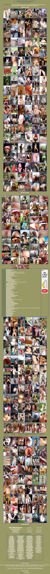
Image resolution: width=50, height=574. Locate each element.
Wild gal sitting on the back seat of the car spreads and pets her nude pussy (14, 299)
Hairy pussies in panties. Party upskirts (10, 280)
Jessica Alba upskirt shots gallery (10, 309)
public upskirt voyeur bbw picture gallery (10, 304)
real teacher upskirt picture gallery (10, 285)
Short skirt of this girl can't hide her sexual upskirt (11, 284)
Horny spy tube (29, 532)
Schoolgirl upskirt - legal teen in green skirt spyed (11, 283)
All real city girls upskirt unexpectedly (10, 287)
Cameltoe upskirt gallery (9, 277)
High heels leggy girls (15, 527)
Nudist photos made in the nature (9, 274)
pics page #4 (26, 4)
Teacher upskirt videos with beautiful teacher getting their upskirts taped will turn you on (16, 273)
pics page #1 (13, 4)
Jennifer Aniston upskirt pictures (9, 288)
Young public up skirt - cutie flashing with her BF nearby (12, 303)
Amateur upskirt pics (8, 276)
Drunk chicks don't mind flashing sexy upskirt (11, 281)
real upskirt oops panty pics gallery (10, 302)
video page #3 (43, 4)
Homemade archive (39, 527)
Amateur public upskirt (39, 532)
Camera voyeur (39, 531)
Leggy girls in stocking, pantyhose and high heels (34, 568)
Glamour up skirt (15, 531)
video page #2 (39, 4)
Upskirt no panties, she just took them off (10, 305)
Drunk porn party (38, 530)
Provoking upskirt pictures (9, 289)
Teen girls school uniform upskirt (9, 315)
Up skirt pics (29, 530)
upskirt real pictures (8, 290)
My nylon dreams (29, 531)
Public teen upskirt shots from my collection (11, 271)
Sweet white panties (15, 532)
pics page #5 (30, 4)
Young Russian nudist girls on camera (10, 293)
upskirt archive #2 (29, 5)
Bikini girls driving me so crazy (9, 300)
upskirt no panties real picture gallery (10, 296)
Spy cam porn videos (15, 529)
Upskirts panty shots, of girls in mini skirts (10, 275)
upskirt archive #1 (23, 5)
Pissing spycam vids (15, 530)
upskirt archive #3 (35, 5)
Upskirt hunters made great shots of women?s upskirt (12, 295)
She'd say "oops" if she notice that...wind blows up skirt (12, 292)
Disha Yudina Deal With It (9, 298)
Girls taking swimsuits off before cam (10, 294)
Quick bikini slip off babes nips (9, 314)
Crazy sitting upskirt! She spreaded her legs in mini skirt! (12, 308)
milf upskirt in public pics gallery (9, 270)
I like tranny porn (10, 568)
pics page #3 (21, 4)
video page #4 (14, 5)
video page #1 (34, 4)
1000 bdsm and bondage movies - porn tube (20, 568)
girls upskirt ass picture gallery (9, 312)
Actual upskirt (29, 527)
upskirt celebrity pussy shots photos (10, 313)
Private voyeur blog (36, 565)
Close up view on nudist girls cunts (10, 272)
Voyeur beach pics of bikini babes (10, 307)
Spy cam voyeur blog (29, 565)
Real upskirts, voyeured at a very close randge (11, 286)
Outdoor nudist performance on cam (10, 279)
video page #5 (18, 5)
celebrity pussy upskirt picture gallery (10, 311)
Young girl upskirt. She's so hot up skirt (10, 269)
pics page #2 (17, 4)
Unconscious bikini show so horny (10, 301)
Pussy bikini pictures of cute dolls (10, 282)
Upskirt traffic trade (25, 570)
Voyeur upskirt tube (25, 563)
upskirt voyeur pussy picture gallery (10, 306)
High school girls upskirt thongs (9, 291)
